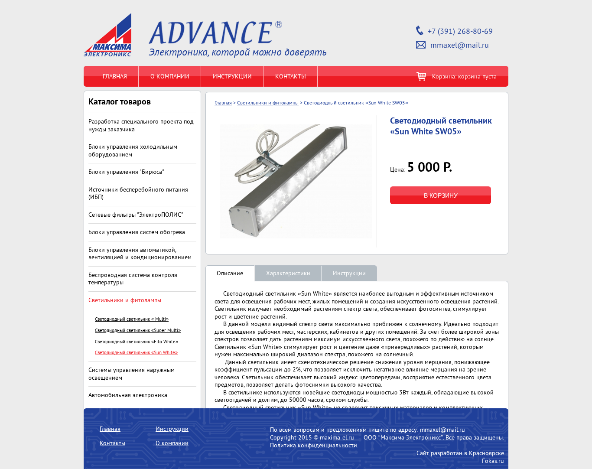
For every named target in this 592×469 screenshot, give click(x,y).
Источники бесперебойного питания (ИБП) (138, 193)
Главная (115, 76)
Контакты (290, 76)
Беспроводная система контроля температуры (132, 279)
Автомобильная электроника (127, 395)
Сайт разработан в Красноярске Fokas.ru (460, 457)
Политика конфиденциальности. (314, 445)
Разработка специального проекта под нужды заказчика (141, 125)
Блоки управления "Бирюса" (126, 172)
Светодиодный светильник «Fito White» (136, 342)
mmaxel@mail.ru (459, 45)
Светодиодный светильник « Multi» (132, 319)
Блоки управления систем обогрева (136, 232)
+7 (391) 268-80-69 (460, 31)
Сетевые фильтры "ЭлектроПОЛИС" (135, 214)
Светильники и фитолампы (124, 300)
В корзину (441, 195)
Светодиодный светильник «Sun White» (136, 352)
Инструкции (232, 76)
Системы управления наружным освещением (131, 373)
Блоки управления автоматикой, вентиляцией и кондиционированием (140, 253)
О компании (169, 76)
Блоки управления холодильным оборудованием (132, 150)
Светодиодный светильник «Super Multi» (138, 330)
